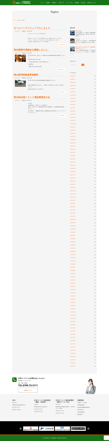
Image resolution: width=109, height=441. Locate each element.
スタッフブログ (69, 2)
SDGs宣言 (83, 2)
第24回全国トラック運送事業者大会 (32, 97)
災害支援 (78, 39)
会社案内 (48, 2)
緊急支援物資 (79, 31)
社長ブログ (61, 2)
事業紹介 (54, 2)
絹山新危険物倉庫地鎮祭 (26, 74)
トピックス (73, 64)
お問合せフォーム (28, 390)
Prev (20, 428)
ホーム (42, 2)
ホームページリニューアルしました (32, 27)
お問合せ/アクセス (91, 2)
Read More (62, 44)
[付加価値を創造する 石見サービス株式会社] (21, 2)
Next (88, 428)
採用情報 (77, 2)
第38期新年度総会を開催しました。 (32, 49)
